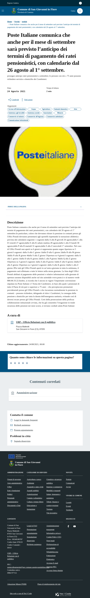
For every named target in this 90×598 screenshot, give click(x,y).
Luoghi (68, 502)
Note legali (50, 541)
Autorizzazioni (32, 494)
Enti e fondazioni (13, 491)
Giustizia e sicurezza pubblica (54, 481)
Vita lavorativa (51, 513)
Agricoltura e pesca (34, 479)
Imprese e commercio (54, 487)
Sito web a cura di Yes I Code (21, 594)
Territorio (69, 510)
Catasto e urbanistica (34, 498)
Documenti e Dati (13, 506)
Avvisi (68, 487)
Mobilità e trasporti (53, 491)
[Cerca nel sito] (80, 11)
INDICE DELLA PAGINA (17, 207)
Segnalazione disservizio (32, 539)
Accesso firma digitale (54, 571)
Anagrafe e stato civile (35, 487)
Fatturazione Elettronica (51, 557)
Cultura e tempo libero (35, 502)
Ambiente (30, 483)
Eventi (68, 506)
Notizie (68, 479)
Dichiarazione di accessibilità (52, 546)
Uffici (9, 487)
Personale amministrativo (12, 500)
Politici (9, 494)
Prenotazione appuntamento (32, 531)
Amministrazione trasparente (52, 528)
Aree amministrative (14, 483)
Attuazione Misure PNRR (16, 584)
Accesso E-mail (52, 563)
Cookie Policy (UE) (53, 537)
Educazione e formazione (32, 507)
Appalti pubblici (33, 491)
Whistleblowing (52, 552)
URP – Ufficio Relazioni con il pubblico (35, 322)
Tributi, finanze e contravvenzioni (52, 504)
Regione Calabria (13, 3)
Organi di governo (14, 479)
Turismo (49, 509)
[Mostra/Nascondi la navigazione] (2, 10)
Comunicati (70, 483)
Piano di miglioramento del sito (49, 584)
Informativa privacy (53, 533)
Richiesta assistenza (34, 544)
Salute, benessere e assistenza (53, 496)
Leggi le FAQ (32, 526)
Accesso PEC (51, 567)
